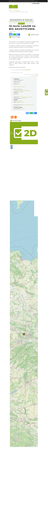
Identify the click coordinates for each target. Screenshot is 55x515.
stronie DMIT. (22, 67)
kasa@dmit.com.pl (20, 102)
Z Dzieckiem (35, 3)
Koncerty (23, 108)
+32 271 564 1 (20, 100)
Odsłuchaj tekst (35, 34)
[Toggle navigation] (36, 1)
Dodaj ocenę (27, 69)
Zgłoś (36, 74)
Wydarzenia (16, 94)
